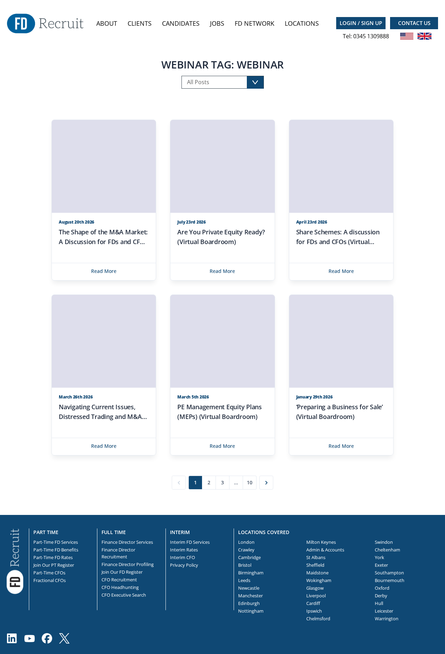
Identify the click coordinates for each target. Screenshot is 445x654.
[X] (64, 638)
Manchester (250, 595)
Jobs (217, 23)
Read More (103, 271)
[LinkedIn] (12, 638)
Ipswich (314, 611)
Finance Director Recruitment (118, 553)
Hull (379, 603)
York (379, 557)
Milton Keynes (321, 542)
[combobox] (222, 82)
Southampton (389, 573)
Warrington (386, 618)
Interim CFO (182, 557)
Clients (140, 23)
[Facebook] (47, 638)
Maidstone (317, 573)
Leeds (244, 580)
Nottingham (251, 611)
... (236, 482)
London (246, 542)
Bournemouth (389, 580)
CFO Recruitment (119, 579)
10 (249, 482)
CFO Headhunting (120, 587)
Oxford (382, 588)
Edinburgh (249, 603)
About (106, 23)
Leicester (384, 611)
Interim (180, 532)
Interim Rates (184, 550)
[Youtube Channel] (29, 638)
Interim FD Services (190, 542)
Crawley (246, 550)
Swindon (384, 542)
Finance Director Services (127, 542)
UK (424, 36)
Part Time (45, 532)
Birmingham (251, 573)
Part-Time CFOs (49, 573)
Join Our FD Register (122, 572)
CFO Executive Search (124, 595)
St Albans (315, 557)
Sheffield (315, 565)
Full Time (114, 532)
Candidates (181, 23)
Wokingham (318, 580)
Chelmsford (318, 618)
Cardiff (313, 603)
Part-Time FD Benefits (55, 550)
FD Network (254, 23)
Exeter (381, 565)
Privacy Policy (184, 565)
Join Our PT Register (53, 565)
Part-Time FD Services (55, 542)
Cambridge (249, 557)
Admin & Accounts (325, 550)
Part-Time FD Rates (53, 557)
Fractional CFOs (49, 580)
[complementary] (15, 561)
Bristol (244, 565)
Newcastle (248, 588)
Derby (381, 595)
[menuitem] (106, 23)
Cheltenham (387, 550)
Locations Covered (263, 532)
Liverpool (316, 595)
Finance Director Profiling (128, 564)
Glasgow (315, 588)
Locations (302, 23)
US (406, 36)
